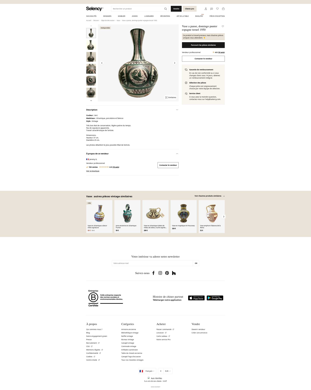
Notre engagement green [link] (96, 336)
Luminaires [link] (149, 16)
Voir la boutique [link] (92, 171)
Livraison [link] (161, 333)
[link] (94, 9)
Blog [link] (88, 333)
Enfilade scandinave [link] (129, 350)
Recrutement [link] (93, 343)
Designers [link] (107, 16)
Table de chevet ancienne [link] (131, 353)
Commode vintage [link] (128, 346)
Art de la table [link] (183, 16)
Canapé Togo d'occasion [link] (131, 356)
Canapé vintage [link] (127, 343)
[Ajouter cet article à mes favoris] (223, 26)
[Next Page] (175, 63)
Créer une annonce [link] (199, 333)
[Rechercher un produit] (166, 8)
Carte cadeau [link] (163, 336)
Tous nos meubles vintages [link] (132, 360)
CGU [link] (89, 346)
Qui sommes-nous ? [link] (94, 329)
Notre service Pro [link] (163, 339)
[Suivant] (91, 100)
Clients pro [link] (189, 9)
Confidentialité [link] (93, 353)
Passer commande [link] (165, 329)
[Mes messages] (211, 8)
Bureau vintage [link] (127, 339)
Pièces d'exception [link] (217, 16)
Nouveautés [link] (91, 16)
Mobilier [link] (121, 16)
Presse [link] (89, 339)
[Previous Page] (102, 63)
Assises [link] (135, 16)
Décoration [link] (165, 16)
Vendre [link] (176, 9)
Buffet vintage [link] (127, 336)
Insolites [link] (199, 15)
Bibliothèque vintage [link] (129, 333)
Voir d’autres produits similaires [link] (208, 196)
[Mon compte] (205, 8)
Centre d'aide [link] (93, 360)
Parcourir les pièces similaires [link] (203, 45)
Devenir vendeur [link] (198, 329)
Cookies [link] (90, 356)
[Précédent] (91, 25)
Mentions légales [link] (94, 350)
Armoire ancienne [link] (128, 329)
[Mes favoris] (217, 8)
